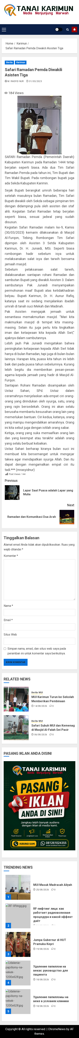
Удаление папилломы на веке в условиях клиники (51, 999)
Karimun (20, 62)
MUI (41, 692)
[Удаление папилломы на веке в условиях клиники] (18, 1001)
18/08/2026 (42, 979)
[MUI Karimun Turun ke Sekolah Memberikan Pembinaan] (16, 699)
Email (8, 620)
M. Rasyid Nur (16, 81)
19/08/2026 (42, 949)
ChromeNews (57, 1029)
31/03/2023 (35, 81)
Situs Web (10, 634)
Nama (8, 606)
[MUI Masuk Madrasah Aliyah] (18, 887)
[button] (4, 29)
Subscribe (74, 29)
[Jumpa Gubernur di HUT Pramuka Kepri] (18, 944)
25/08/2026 (42, 889)
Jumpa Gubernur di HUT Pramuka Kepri (49, 942)
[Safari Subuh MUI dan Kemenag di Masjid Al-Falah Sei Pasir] (16, 727)
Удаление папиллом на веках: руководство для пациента (50, 970)
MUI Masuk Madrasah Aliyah (52, 885)
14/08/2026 (40, 706)
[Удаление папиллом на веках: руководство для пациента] (18, 973)
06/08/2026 (40, 734)
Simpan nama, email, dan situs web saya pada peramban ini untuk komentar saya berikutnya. (37, 651)
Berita (9, 62)
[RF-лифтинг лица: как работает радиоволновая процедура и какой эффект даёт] (18, 915)
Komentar (11, 556)
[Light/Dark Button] (58, 29)
